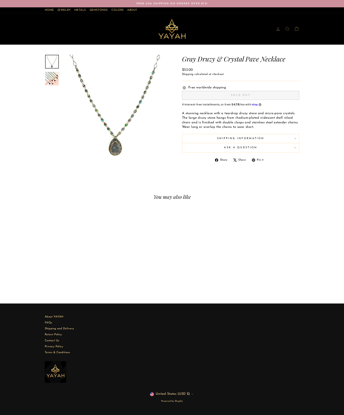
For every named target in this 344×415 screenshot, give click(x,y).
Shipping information (240, 138)
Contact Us (52, 340)
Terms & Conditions (57, 352)
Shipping (188, 74)
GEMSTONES (99, 10)
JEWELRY (64, 10)
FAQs (48, 322)
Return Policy (53, 334)
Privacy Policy (54, 346)
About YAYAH (54, 317)
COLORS (117, 10)
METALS (80, 10)
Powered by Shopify (172, 401)
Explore (75, 265)
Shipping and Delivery (59, 328)
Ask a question (240, 147)
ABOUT (132, 10)
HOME (49, 10)
